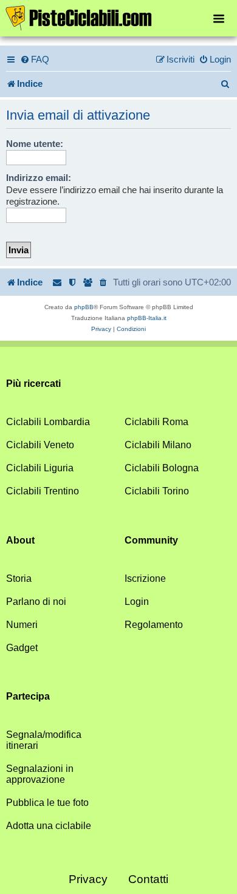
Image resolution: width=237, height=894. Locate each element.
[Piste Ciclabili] (118, 17)
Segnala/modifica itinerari (43, 740)
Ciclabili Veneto (40, 445)
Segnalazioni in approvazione (40, 774)
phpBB (84, 307)
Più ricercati (33, 383)
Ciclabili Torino (157, 491)
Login (137, 601)
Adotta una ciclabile (48, 826)
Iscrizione (145, 578)
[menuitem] (34, 59)
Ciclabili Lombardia (48, 422)
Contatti (148, 879)
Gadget (22, 648)
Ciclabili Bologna (162, 468)
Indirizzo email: (38, 177)
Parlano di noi (36, 601)
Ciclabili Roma (156, 422)
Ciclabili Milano (158, 445)
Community (151, 540)
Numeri (22, 624)
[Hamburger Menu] (219, 18)
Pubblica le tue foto (47, 802)
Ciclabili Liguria (40, 468)
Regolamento (154, 624)
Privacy (88, 879)
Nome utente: (34, 143)
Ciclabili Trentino (42, 491)
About (20, 540)
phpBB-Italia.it (147, 318)
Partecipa (28, 696)
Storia (19, 578)
